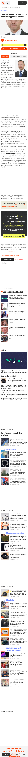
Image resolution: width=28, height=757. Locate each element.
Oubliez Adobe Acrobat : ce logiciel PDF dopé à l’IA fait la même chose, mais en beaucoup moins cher (18, 517)
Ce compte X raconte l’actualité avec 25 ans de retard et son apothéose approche (17, 472)
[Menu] (8, 3)
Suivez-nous (5, 56)
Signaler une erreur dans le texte (10, 256)
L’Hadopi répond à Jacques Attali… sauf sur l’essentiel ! (17, 328)
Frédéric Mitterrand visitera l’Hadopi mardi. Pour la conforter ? (17, 305)
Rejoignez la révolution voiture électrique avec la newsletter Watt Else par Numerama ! (18, 297)
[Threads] (24, 751)
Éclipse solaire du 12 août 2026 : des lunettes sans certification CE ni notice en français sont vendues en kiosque (18, 593)
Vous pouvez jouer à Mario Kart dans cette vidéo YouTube (17, 655)
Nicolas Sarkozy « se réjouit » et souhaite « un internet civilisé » (17, 321)
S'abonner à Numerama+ (12, 236)
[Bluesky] (21, 751)
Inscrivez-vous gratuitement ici (9, 251)
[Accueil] (3, 3)
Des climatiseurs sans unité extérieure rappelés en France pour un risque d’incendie (18, 632)
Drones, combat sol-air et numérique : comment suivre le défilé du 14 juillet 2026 (18, 614)
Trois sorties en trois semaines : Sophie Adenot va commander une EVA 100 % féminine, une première (18, 442)
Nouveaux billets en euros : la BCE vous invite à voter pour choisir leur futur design (14, 399)
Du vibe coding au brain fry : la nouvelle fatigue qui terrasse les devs (12, 391)
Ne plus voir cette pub (7, 288)
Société (5, 10)
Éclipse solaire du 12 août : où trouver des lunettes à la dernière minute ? (16, 380)
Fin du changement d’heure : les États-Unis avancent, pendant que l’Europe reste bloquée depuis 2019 (18, 605)
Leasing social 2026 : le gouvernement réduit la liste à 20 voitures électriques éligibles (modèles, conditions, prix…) (18, 641)
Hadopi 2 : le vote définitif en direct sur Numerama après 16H (17, 337)
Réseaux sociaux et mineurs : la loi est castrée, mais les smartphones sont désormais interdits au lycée (18, 481)
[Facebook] (14, 751)
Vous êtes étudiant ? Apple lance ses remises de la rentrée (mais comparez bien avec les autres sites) (18, 538)
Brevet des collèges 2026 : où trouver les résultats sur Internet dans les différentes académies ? (18, 673)
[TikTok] (7, 751)
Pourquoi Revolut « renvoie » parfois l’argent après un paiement (14, 395)
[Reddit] (16, 751)
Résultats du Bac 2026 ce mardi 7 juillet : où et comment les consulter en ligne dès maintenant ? (17, 664)
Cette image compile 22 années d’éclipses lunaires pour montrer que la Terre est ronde (18, 463)
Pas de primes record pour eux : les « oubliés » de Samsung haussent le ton (17, 682)
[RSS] (19, 751)
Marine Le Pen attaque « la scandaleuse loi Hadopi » (16, 312)
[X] (9, 751)
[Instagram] (12, 751)
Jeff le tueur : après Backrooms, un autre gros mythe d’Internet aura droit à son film (18, 547)
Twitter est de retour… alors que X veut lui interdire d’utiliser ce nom (18, 454)
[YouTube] (4, 751)
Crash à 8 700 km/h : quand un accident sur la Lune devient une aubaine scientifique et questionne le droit (14, 386)
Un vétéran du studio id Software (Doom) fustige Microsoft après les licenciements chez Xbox (17, 623)
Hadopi (4, 263)
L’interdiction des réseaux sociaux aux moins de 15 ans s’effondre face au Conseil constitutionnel (18, 526)
